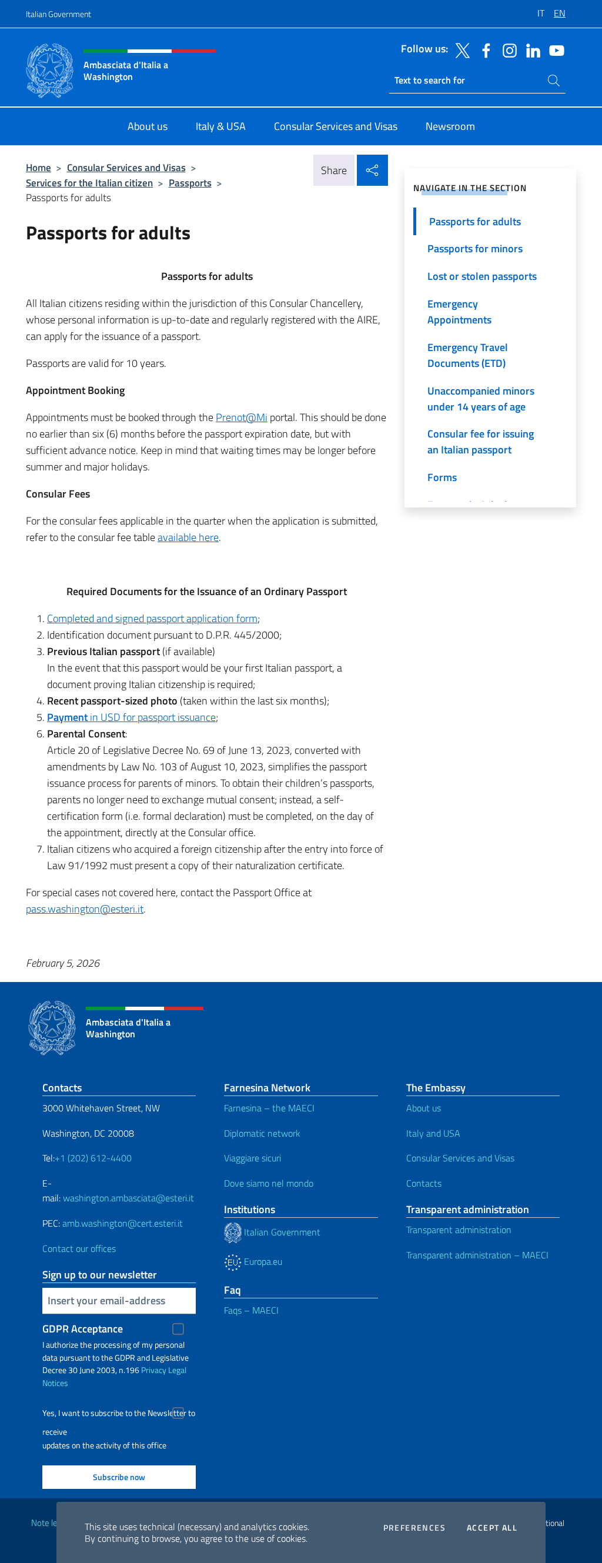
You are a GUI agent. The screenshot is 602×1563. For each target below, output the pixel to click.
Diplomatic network (262, 1133)
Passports (190, 182)
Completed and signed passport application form (152, 618)
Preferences (414, 1528)
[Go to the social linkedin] (530, 49)
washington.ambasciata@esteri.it (128, 1198)
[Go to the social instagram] (507, 49)
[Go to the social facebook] (483, 49)
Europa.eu (262, 1261)
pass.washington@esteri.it (84, 909)
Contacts (424, 1183)
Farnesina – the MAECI (269, 1108)
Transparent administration (458, 1230)
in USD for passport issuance (131, 717)
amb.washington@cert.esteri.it (122, 1223)
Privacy (153, 1370)
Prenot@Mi (241, 417)
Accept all (492, 1528)
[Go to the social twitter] (459, 49)
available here (188, 537)
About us (423, 1108)
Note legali (50, 1522)
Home (38, 167)
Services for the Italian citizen (89, 182)
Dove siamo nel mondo (268, 1183)
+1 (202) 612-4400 (93, 1158)
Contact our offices (79, 1248)
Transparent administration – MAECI (477, 1255)
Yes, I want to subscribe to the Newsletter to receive (118, 1414)
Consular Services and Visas (126, 167)
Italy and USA (433, 1133)
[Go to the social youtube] (554, 49)
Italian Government (58, 14)
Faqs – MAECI (251, 1310)
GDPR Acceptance (82, 1329)
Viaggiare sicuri (252, 1158)
